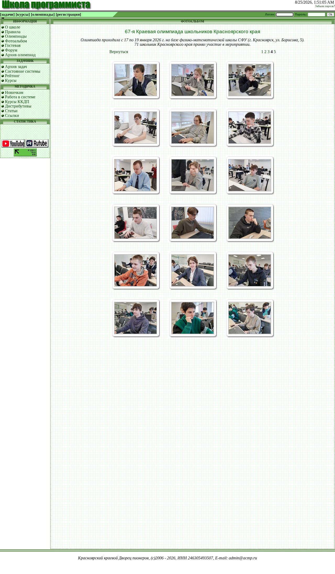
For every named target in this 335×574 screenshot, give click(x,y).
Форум (11, 50)
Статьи (11, 111)
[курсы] (23, 14)
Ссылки (12, 115)
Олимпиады (16, 36)
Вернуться (118, 51)
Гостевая (12, 45)
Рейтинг (12, 75)
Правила (12, 32)
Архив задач (16, 66)
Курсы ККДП (17, 101)
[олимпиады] (43, 14)
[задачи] (7, 14)
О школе (12, 27)
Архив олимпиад (20, 55)
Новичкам (14, 92)
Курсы (10, 80)
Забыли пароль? (325, 6)
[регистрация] (68, 14)
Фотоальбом (16, 41)
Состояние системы (22, 71)
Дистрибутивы (18, 106)
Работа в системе (20, 97)
